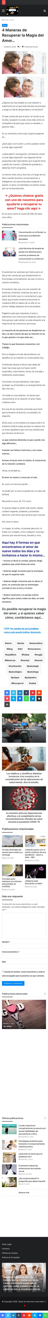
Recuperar (18, 683)
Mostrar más (24, 1192)
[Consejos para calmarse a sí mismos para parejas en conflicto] (12, 870)
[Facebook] (7, 692)
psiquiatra (31, 677)
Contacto (6, 1249)
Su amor (7, 1026)
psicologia (33, 666)
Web (4, 962)
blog (10, 649)
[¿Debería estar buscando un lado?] (35, 871)
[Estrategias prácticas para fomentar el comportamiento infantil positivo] (9, 1145)
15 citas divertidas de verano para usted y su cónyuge (12, 852)
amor (9, 643)
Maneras (10, 660)
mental (25, 660)
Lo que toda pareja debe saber (24, 730)
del (20, 649)
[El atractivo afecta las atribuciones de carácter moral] (9, 1169)
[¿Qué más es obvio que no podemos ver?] (9, 1157)
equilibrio (11, 654)
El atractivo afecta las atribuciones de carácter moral (30, 1168)
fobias (26, 654)
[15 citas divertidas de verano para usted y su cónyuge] (12, 841)
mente (39, 660)
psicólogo (34, 671)
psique (15, 677)
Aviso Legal (6, 1244)
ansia (21, 643)
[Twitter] (13, 692)
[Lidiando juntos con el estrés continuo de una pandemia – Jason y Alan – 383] (35, 841)
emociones (35, 649)
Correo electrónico (10, 952)
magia (39, 654)
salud (33, 683)
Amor (12, 20)
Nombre (6, 942)
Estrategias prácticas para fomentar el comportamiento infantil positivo (32, 1144)
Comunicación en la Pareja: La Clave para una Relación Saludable (32, 235)
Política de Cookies (10, 1253)
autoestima (36, 643)
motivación (15, 666)
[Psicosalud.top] (12, 11)
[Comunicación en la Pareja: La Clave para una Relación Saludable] (9, 235)
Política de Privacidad (10, 1257)
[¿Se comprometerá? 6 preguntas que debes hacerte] (9, 1182)
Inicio (6, 20)
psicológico (16, 671)
